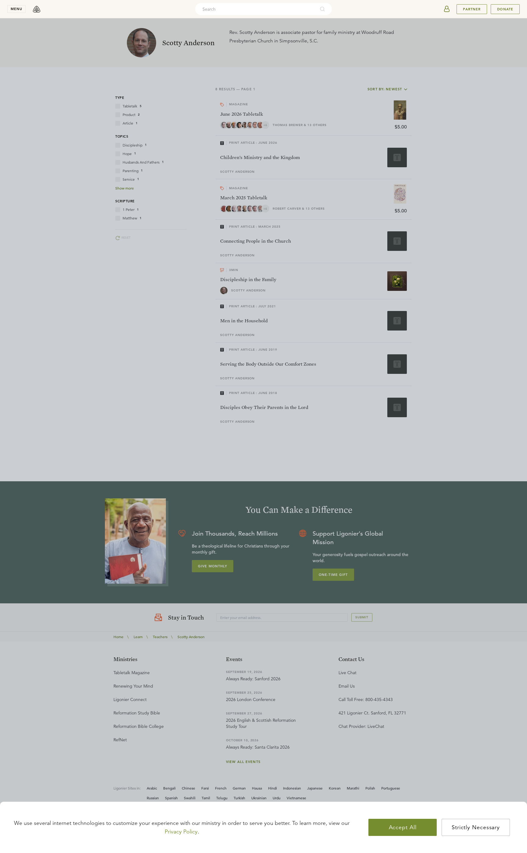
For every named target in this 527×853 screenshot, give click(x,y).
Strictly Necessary (476, 827)
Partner (472, 9)
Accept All (403, 827)
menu (16, 9)
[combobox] (255, 9)
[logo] (36, 9)
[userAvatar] (447, 9)
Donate (505, 9)
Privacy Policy (181, 831)
